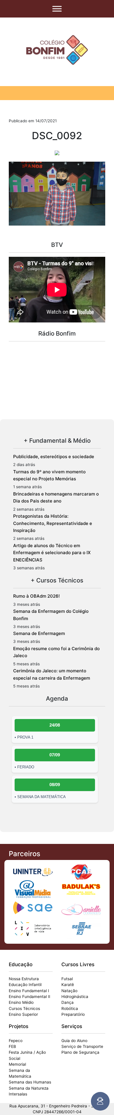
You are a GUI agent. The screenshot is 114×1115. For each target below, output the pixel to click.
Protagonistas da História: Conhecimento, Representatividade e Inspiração (52, 523)
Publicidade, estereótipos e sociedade (53, 456)
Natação (69, 990)
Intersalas (18, 1094)
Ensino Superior (23, 1014)
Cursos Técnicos (24, 1008)
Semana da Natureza (29, 1088)
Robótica (69, 1008)
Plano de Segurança (80, 1052)
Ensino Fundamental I (29, 990)
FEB (12, 1046)
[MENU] (57, 8)
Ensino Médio (21, 1002)
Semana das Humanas (30, 1082)
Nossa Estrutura (24, 978)
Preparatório (73, 1014)
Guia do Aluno (74, 1040)
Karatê (67, 984)
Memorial (17, 1064)
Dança (67, 1002)
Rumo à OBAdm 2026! (36, 596)
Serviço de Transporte (82, 1046)
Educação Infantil (25, 984)
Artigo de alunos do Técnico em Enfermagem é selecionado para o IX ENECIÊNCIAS (52, 553)
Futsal (67, 978)
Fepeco (16, 1040)
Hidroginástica (74, 996)
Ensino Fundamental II (29, 996)
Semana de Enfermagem (39, 633)
